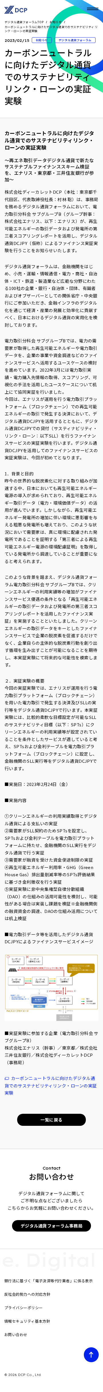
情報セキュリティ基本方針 (27, 1321)
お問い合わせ (15, 1334)
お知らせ (55, 22)
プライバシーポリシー (23, 1307)
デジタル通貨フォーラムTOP (24, 22)
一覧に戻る (51, 1120)
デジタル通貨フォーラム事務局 (51, 1226)
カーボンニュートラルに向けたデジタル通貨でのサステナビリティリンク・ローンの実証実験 (51, 1085)
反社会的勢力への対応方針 (27, 1294)
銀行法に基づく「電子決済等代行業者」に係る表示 (48, 1280)
